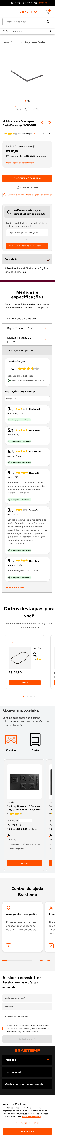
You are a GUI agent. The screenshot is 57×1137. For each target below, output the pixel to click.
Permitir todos (27, 1131)
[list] (7, 12)
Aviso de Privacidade (31, 1116)
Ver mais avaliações (14, 587)
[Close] (49, 3)
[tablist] (29, 694)
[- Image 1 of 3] (18, 109)
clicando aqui (45, 3)
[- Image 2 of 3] (27, 109)
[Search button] (43, 232)
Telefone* (9, 1006)
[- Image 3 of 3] (36, 109)
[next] (48, 960)
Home (5, 42)
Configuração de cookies (27, 1123)
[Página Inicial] (27, 1050)
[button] (29, 1028)
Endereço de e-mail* (15, 998)
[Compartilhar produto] (42, 122)
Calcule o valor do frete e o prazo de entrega (30, 194)
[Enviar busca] (48, 21)
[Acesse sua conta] (8, 945)
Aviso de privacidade (19, 1028)
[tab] (23, 696)
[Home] (28, 12)
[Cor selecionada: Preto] (8, 835)
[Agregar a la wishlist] (49, 123)
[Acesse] (51, 945)
